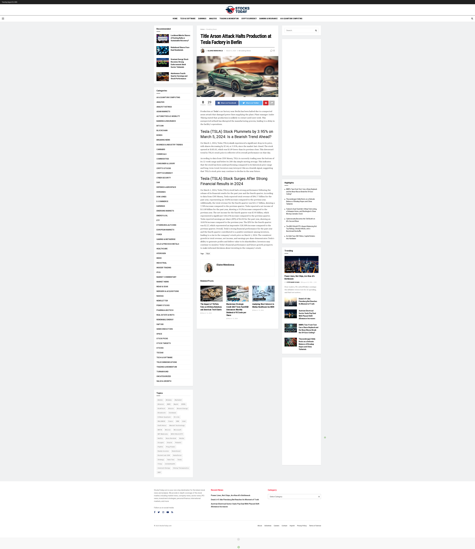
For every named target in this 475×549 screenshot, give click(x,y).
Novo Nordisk (171, 438)
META (160, 430)
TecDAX (159, 353)
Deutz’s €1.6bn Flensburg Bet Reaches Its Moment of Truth (308, 301)
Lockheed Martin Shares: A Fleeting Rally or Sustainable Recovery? (180, 38)
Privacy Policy (302, 526)
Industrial (161, 263)
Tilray (160, 464)
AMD (169, 404)
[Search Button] (316, 30)
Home (175, 18)
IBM (177, 421)
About (260, 526)
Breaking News (211, 29)
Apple (176, 404)
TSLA (208, 254)
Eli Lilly (176, 417)
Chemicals (161, 154)
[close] (238, 539)
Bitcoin (160, 126)
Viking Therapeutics (181, 468)
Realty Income (163, 451)
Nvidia (181, 438)
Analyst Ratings (164, 107)
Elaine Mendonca (215, 51)
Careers (276, 526)
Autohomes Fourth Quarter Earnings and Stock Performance (179, 76)
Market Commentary (166, 277)
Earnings (202, 18)
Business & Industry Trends (169, 145)
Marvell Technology (177, 425)
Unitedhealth (170, 464)
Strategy (161, 459)
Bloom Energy (182, 408)
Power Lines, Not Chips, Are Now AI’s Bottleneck (230, 495)
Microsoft (177, 430)
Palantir (178, 442)
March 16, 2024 (207, 313)
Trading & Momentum (229, 18)
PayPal (160, 447)
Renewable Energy (164, 320)
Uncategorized (163, 376)
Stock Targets (163, 343)
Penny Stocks (163, 305)
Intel (184, 421)
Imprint (292, 526)
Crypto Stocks (163, 168)
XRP (159, 472)
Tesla (215, 111)
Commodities (162, 159)
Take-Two (170, 459)
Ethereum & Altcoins (166, 225)
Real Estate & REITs (165, 315)
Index (159, 258)
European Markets (165, 230)
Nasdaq (160, 296)
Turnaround (162, 372)
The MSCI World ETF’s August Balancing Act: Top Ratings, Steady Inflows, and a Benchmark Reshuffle (301, 228)
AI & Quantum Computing (291, 18)
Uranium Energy (164, 468)
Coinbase (172, 413)
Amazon (161, 404)
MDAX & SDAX (162, 287)
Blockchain (161, 130)
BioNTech (161, 408)
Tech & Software (187, 18)
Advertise (267, 526)
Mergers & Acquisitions (167, 291)
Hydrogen (161, 253)
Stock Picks (162, 339)
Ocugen (161, 442)
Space (159, 334)
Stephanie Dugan (293, 282)
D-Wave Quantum (164, 417)
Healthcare (161, 249)
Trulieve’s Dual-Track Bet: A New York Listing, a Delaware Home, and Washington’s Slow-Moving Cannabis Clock (301, 211)
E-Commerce (162, 201)
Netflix (160, 438)
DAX (158, 182)
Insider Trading (163, 268)
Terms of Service (315, 526)
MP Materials (163, 434)
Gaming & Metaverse (165, 239)
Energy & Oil (162, 216)
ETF (158, 220)
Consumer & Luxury (165, 164)
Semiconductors (164, 329)
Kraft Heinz (162, 425)
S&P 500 (159, 324)
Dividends (161, 192)
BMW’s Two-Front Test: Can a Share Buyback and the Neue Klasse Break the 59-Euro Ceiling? (301, 191)
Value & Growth (163, 381)
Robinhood (176, 451)
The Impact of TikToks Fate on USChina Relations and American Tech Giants (211, 307)
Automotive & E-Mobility (168, 116)
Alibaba (169, 400)
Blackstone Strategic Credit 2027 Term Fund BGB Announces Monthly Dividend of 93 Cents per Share (237, 309)
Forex (159, 234)
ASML (183, 404)
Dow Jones (161, 197)
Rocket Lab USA (164, 455)
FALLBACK (161, 421)
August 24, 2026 (307, 282)
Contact (284, 526)
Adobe (160, 400)
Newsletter (162, 301)
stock (231, 143)
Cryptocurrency (249, 18)
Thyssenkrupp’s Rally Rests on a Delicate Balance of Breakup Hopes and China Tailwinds (300, 201)
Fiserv (170, 421)
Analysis (213, 18)
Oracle (169, 442)
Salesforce (177, 455)
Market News (162, 282)
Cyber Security (163, 178)
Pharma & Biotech (164, 310)
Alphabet (178, 400)
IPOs (158, 272)
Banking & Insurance (268, 18)
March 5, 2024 (231, 51)
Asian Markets (163, 112)
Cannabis (160, 149)
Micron (168, 430)
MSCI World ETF (177, 434)
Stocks (160, 348)
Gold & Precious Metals (167, 244)
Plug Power (170, 447)
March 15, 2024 (232, 318)
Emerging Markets (165, 211)
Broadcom (162, 413)
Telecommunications (166, 362)
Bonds (159, 135)
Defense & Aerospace (166, 187)
